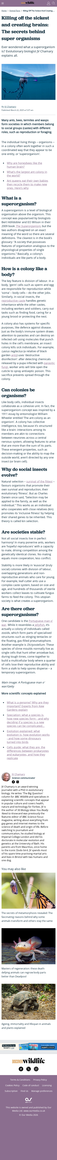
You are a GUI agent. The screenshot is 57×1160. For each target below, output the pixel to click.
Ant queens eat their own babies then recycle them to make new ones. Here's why (27, 184)
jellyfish (40, 625)
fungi (5, 367)
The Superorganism (28, 226)
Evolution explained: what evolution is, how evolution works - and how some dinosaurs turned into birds (28, 736)
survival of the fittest (39, 481)
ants (14, 355)
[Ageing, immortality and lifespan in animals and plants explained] (28, 1002)
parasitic (49, 363)
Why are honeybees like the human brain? (24, 164)
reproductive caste (13, 300)
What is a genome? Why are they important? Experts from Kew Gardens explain (28, 706)
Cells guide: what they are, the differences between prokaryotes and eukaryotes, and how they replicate (28, 752)
